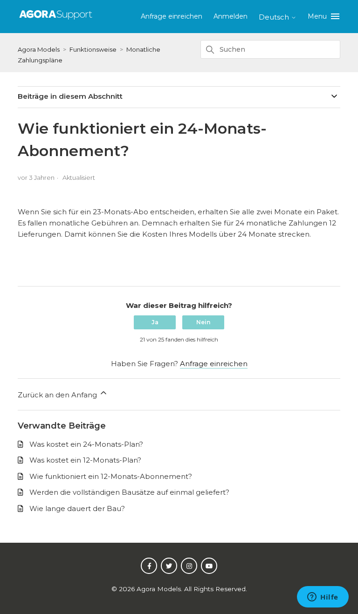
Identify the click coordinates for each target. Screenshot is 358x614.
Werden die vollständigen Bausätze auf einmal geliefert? (129, 492)
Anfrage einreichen (171, 16)
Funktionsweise (93, 49)
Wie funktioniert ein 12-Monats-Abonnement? (110, 476)
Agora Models (39, 49)
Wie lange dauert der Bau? (77, 508)
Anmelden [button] (230, 16)
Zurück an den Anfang (58, 394)
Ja (154, 322)
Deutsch (275, 17)
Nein (203, 322)
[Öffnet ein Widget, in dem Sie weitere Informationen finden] (323, 597)
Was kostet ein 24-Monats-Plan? (86, 444)
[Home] (56, 19)
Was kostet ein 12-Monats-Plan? (85, 460)
